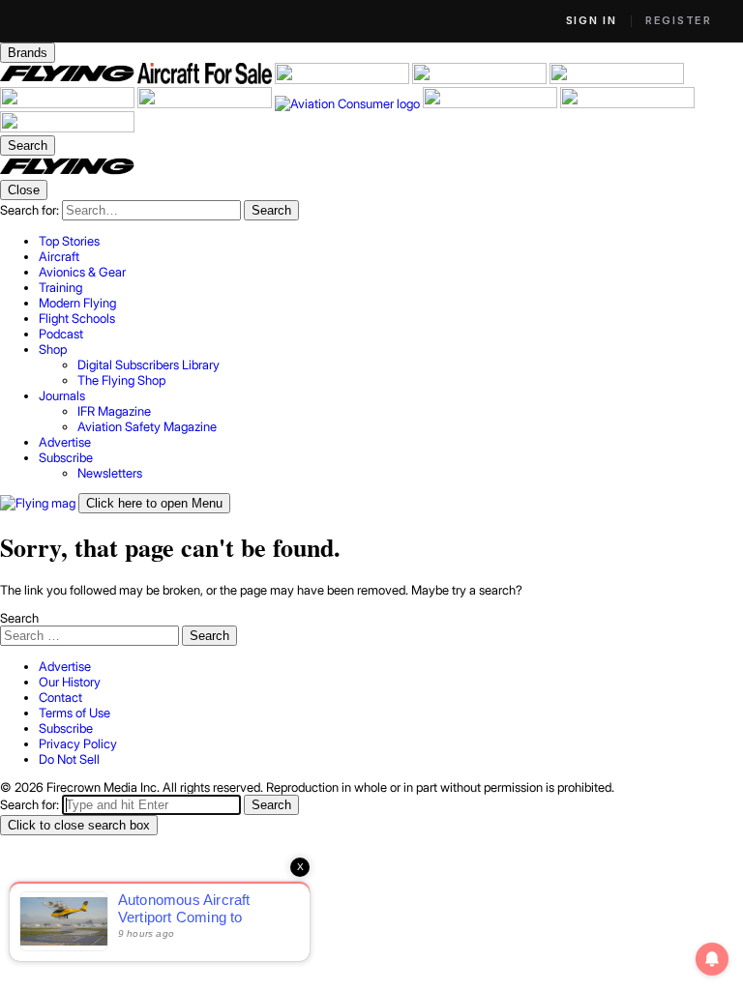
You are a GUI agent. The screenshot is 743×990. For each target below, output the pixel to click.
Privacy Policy (78, 743)
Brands (27, 52)
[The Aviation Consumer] (349, 103)
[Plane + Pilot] (206, 103)
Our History (70, 681)
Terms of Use (74, 712)
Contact (60, 697)
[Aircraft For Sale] (206, 79)
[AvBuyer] (617, 79)
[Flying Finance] (491, 103)
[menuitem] (391, 240)
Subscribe (66, 728)
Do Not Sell (69, 759)
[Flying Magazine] (68, 79)
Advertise (65, 666)
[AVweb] (481, 79)
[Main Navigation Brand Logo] (67, 172)
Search (19, 618)
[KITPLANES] (68, 103)
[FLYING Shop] (67, 127)
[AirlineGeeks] (343, 79)
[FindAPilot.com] (627, 103)
